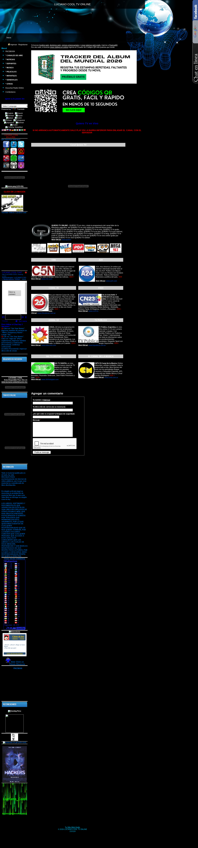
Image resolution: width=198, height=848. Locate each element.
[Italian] (10, 118)
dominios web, (55, 45)
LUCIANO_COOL (14, 378)
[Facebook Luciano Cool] (6, 144)
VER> (119, 309)
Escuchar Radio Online (15, 88)
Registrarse (23, 45)
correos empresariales (70, 45)
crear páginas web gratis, (91, 45)
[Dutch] (19, 118)
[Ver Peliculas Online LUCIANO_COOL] (6, 165)
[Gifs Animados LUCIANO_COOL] (13, 158)
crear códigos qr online (59, 47)
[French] (19, 114)
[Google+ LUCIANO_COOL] (6, 151)
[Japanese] (9, 123)
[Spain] (20, 116)
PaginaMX (113, 45)
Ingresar (13, 45)
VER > (71, 277)
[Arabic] (14, 125)
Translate (20, 109)
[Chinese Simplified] (14, 128)
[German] (10, 116)
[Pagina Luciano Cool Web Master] (13, 144)
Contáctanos (11, 92)
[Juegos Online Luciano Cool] (21, 151)
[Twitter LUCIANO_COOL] (21, 144)
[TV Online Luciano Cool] (21, 158)
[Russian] (8, 121)
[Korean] (20, 123)
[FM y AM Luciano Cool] (13, 165)
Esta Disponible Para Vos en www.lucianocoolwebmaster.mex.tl (15, 381)
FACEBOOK (10, 51)
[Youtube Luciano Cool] (13, 151)
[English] (9, 114)
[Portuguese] (19, 121)
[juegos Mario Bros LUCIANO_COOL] (6, 158)
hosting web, (44, 45)
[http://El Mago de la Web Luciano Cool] (21, 165)
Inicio (9, 38)
